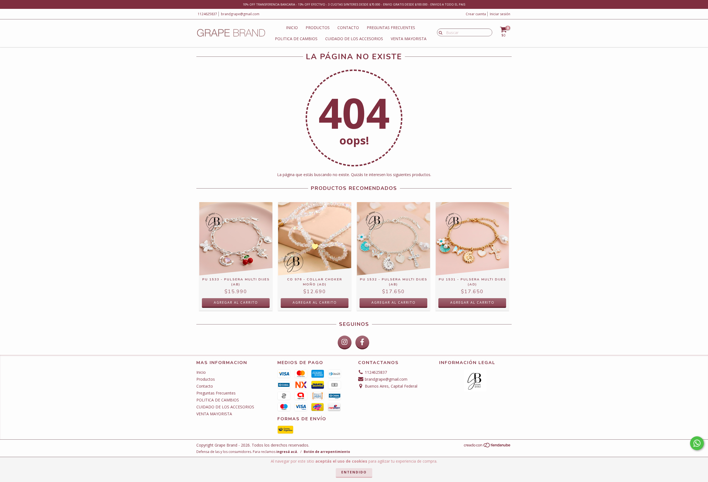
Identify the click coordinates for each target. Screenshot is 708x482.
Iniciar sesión (500, 14)
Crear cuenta (476, 14)
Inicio (292, 27)
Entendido (354, 472)
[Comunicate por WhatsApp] (697, 443)
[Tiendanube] (487, 446)
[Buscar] (439, 32)
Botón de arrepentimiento (327, 451)
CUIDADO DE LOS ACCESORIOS (354, 38)
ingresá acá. (287, 451)
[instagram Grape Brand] (345, 342)
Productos (318, 27)
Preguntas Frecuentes (391, 27)
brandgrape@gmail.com (240, 14)
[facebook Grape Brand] (362, 342)
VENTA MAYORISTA (408, 38)
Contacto (348, 27)
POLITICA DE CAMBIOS (296, 38)
